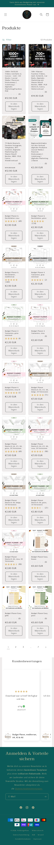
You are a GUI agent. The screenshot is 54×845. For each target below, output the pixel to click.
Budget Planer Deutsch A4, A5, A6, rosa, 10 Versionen (39, 446)
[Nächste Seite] (46, 647)
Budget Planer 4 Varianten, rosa (38, 332)
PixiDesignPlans (23, 830)
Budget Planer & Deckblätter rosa (12, 217)
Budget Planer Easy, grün (39, 614)
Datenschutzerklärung (21, 835)
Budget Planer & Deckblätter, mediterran (12, 274)
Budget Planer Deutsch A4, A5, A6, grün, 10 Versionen (13, 446)
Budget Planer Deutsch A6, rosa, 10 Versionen (14, 559)
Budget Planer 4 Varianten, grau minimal (38, 274)
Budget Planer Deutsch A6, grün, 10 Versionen (39, 502)
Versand (41, 835)
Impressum (37, 839)
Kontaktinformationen (23, 839)
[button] (5, 15)
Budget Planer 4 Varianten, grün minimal (12, 333)
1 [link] (8, 647)
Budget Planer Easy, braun (39, 558)
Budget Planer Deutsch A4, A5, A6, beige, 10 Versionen (39, 390)
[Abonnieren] (45, 796)
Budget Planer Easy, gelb (13, 614)
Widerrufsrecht (37, 830)
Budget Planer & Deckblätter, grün (38, 217)
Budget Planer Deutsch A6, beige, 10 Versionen (13, 502)
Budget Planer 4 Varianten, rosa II (12, 389)
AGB (33, 835)
